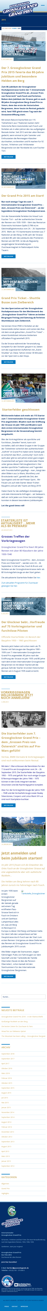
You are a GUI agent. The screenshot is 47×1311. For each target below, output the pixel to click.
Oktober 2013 (6, 1137)
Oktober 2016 (6, 1068)
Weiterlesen (8, 157)
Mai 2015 (5, 1102)
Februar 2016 (6, 1078)
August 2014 (6, 1122)
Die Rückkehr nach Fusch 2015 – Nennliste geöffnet (22, 836)
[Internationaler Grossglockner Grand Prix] (20, 16)
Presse (6, 1306)
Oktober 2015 (6, 1083)
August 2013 (6, 1146)
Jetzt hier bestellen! (9, 1262)
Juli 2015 (4, 1098)
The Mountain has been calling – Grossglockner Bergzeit (23, 1036)
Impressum (24, 1306)
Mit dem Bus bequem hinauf (20, 283)
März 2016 (5, 1073)
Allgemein (5, 1183)
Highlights (5, 1193)
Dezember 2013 (7, 1132)
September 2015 (7, 1088)
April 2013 (5, 1151)
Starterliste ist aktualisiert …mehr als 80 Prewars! (18, 523)
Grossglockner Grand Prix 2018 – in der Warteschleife (22, 1017)
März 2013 (5, 1156)
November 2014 (7, 1112)
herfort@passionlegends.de (18, 1268)
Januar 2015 (6, 1107)
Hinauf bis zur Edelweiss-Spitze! (13, 1031)
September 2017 (7, 1059)
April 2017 (5, 1063)
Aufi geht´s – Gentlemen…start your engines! (19, 179)
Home (14, 28)
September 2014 (7, 1117)
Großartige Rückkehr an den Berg (14, 1021)
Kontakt (15, 1306)
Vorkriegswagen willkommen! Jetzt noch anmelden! (17, 695)
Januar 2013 (6, 1161)
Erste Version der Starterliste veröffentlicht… (18, 606)
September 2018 (7, 1054)
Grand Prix (5, 1188)
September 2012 (7, 1166)
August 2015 (6, 1093)
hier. (39, 577)
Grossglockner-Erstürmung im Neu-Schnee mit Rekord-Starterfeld (20, 50)
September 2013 (7, 1141)
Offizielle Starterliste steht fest (22, 394)
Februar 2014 (6, 1127)
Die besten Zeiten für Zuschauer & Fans (17, 1026)
